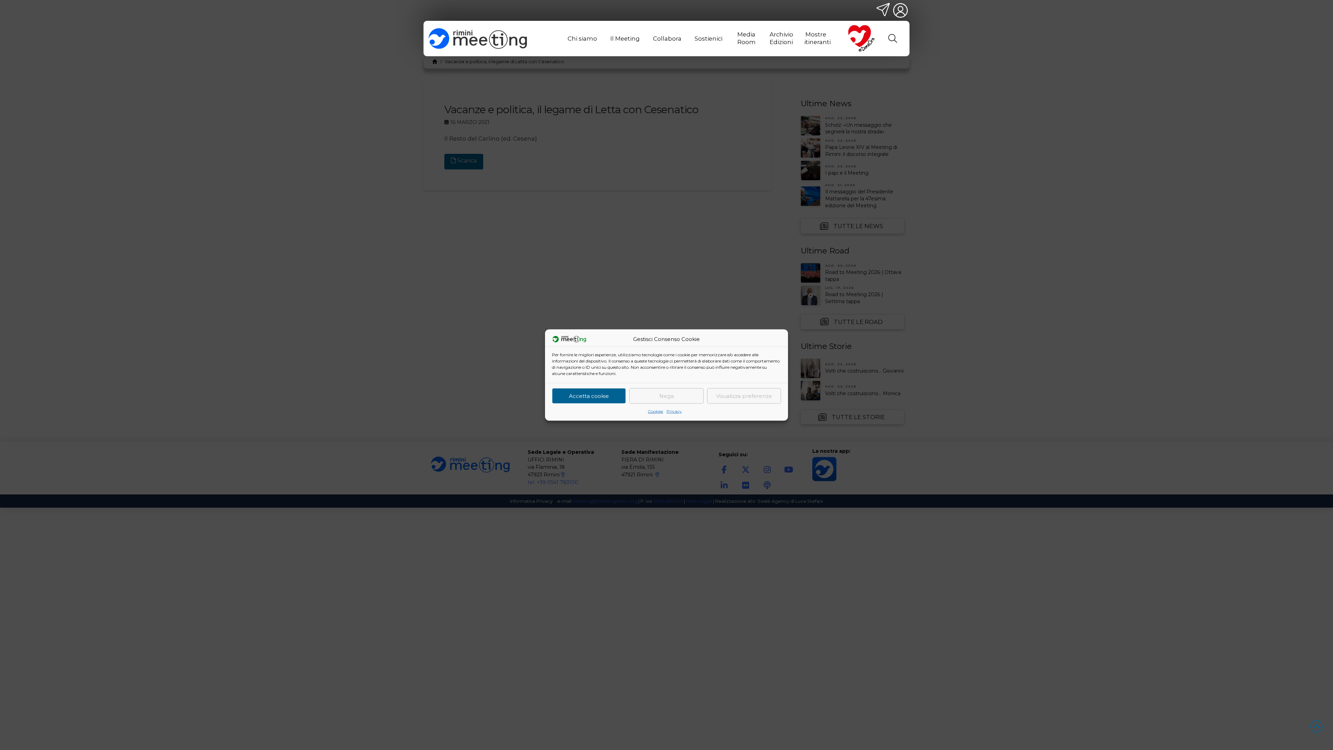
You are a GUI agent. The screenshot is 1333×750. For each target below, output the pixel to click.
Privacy (674, 411)
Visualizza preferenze (744, 395)
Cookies (655, 411)
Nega (666, 395)
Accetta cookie (589, 395)
